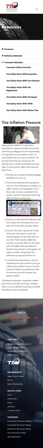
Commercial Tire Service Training (19, 425)
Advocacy (11, 406)
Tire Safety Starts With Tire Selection (23, 80)
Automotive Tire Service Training (19, 421)
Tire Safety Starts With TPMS (19, 103)
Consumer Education (13, 62)
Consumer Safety (13, 410)
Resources (8, 49)
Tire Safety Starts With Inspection (21, 74)
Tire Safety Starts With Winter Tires (22, 110)
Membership (12, 399)
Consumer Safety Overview (18, 67)
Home (9, 395)
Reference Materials (12, 55)
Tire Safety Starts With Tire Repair (21, 97)
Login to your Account (15, 376)
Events (9, 402)
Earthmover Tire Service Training (19, 429)
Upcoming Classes (14, 437)
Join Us (9, 380)
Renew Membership (14, 384)
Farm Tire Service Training (16, 433)
